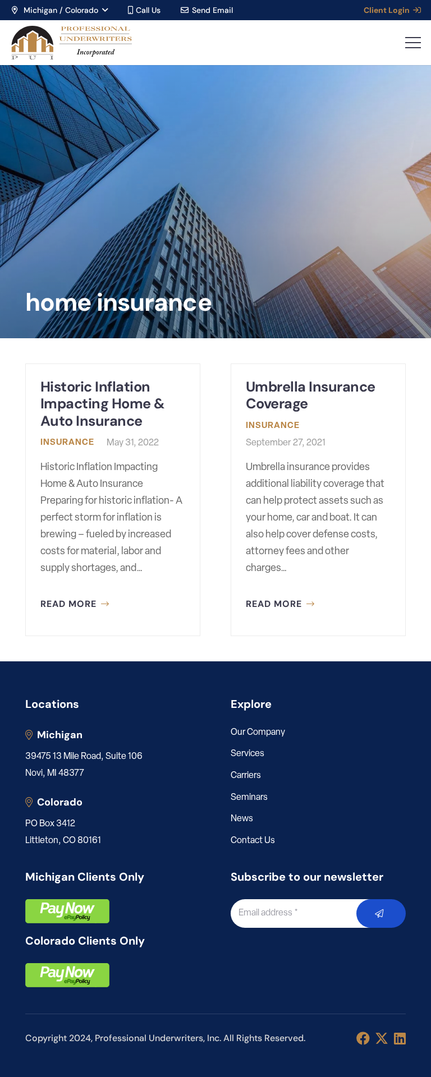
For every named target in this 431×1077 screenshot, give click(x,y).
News (242, 818)
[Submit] (381, 913)
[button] (59, 10)
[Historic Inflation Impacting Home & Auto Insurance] (112, 499)
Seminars (249, 797)
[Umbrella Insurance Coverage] (318, 499)
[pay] (67, 911)
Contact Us (253, 840)
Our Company (258, 732)
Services (247, 753)
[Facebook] (363, 1038)
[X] (381, 1039)
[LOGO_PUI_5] (71, 42)
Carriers (246, 775)
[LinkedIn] (400, 1038)
